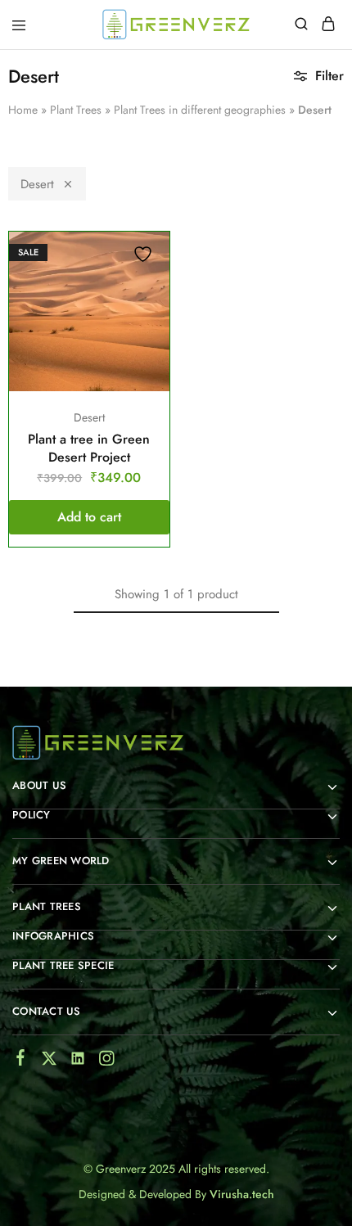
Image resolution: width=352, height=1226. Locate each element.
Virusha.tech (242, 1194)
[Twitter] (49, 1061)
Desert (37, 184)
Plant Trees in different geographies (200, 109)
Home (23, 109)
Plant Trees (76, 109)
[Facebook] (21, 1060)
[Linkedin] (78, 1061)
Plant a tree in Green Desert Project (89, 448)
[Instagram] (107, 1061)
